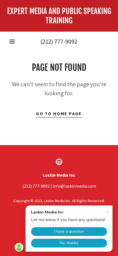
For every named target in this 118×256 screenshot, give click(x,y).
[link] (59, 16)
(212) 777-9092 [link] (58, 41)
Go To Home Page (59, 113)
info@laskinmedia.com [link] (74, 186)
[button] (12, 41)
